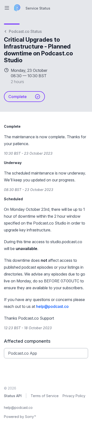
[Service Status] (17, 7)
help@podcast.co (52, 306)
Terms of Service (45, 396)
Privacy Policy (74, 396)
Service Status (38, 8)
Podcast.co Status (25, 31)
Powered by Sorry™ (20, 416)
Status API (13, 396)
